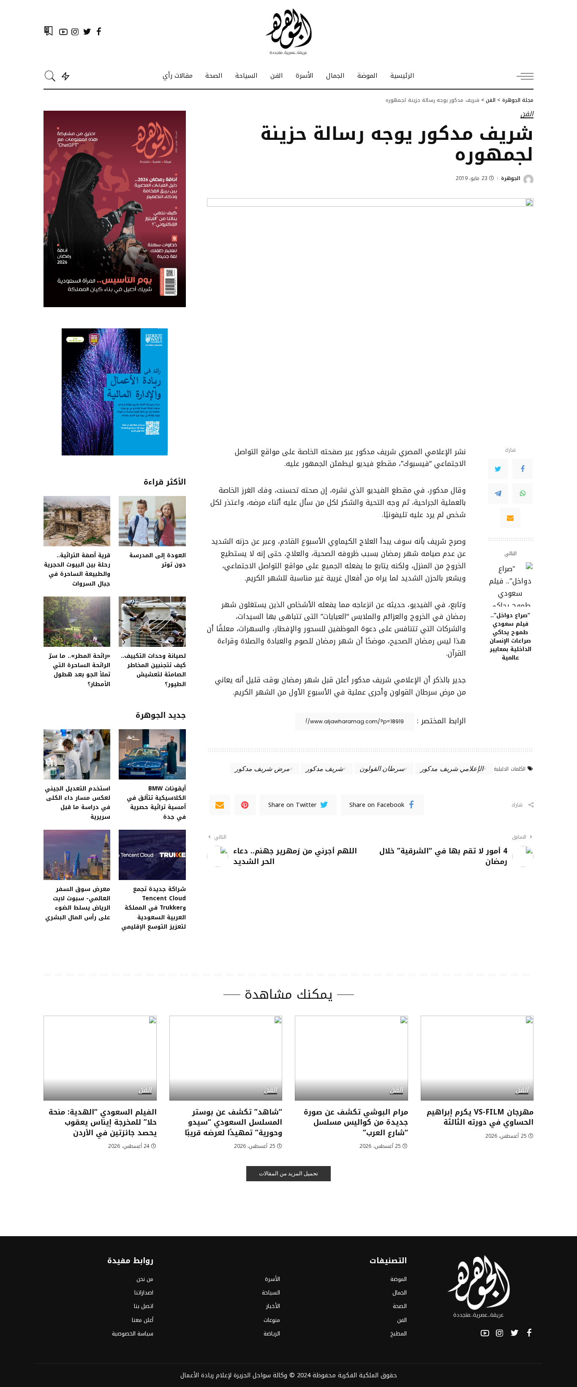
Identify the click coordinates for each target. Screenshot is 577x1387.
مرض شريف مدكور (262, 768)
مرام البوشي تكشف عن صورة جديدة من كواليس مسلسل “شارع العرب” (356, 1122)
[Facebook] (99, 31)
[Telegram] (498, 493)
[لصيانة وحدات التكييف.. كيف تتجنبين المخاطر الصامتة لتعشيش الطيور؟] (152, 622)
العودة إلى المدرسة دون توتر (157, 560)
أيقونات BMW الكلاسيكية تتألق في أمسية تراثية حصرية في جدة (156, 802)
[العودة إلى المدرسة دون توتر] (152, 521)
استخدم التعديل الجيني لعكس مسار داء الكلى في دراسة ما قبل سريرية (77, 802)
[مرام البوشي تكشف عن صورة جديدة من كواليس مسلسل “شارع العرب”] (351, 1058)
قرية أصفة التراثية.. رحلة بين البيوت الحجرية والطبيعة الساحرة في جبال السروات (77, 569)
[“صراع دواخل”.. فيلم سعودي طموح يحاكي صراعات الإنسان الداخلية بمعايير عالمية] (510, 584)
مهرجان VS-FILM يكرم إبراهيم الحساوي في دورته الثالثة (480, 1117)
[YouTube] (63, 31)
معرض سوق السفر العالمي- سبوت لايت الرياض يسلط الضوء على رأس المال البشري (77, 903)
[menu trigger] (520, 76)
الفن (526, 114)
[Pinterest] (245, 804)
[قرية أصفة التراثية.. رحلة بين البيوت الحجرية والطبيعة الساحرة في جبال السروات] (77, 521)
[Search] (50, 76)
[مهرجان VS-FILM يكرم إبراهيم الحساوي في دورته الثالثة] (477, 1058)
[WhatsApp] (522, 493)
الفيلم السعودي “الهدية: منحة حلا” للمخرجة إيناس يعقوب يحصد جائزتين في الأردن (103, 1122)
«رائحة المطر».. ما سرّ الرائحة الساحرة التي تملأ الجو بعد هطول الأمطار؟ (79, 669)
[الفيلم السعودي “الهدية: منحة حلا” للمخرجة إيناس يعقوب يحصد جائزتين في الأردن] (100, 1058)
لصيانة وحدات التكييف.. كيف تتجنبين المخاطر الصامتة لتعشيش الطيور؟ (153, 669)
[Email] (510, 517)
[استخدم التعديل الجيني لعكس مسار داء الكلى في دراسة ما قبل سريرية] (77, 754)
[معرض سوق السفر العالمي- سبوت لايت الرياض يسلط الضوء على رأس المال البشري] (77, 855)
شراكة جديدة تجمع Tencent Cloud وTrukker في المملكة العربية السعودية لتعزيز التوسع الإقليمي (153, 907)
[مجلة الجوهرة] (288, 31)
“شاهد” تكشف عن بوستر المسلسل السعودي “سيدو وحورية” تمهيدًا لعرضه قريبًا (233, 1122)
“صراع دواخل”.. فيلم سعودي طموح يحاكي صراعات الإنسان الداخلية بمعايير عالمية (510, 636)
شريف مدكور (324, 768)
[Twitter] (87, 31)
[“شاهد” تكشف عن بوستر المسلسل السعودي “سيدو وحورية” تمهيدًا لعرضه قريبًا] (226, 1058)
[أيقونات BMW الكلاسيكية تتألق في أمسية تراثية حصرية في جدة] (152, 754)
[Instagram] (75, 31)
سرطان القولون (381, 768)
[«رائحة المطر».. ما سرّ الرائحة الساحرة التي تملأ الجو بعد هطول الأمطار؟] (77, 622)
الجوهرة (510, 178)
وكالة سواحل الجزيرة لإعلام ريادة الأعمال (233, 1375)
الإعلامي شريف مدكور (451, 768)
